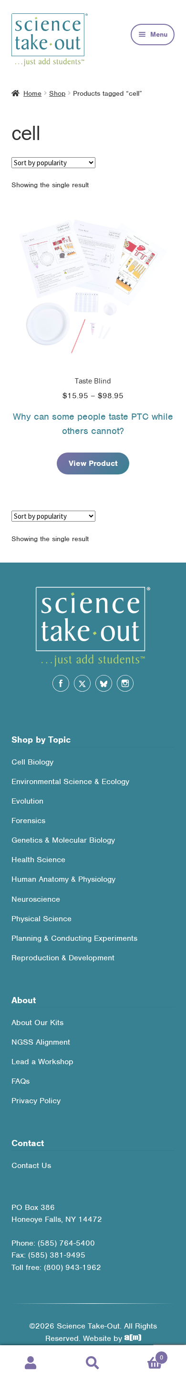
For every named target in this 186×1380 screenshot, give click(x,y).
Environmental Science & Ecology (70, 781)
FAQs (20, 1081)
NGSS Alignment (40, 1042)
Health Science (38, 860)
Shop (57, 93)
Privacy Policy (36, 1101)
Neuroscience (35, 899)
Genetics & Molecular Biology (63, 840)
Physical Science (41, 919)
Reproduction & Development (62, 958)
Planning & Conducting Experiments (74, 938)
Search (93, 1363)
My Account (31, 1363)
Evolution (27, 801)
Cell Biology (32, 762)
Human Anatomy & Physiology (63, 879)
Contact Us (31, 1165)
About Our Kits (37, 1022)
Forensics (28, 821)
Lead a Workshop (42, 1062)
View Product (93, 463)
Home (32, 93)
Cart (143, 1354)
